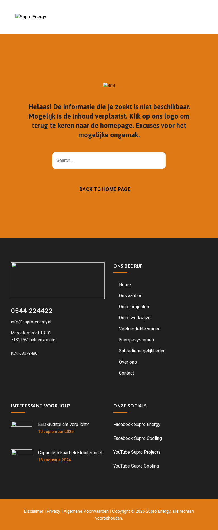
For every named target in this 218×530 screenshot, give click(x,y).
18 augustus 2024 (54, 460)
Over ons (128, 362)
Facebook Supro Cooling (137, 438)
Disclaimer (33, 511)
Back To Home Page (105, 189)
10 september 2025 (56, 431)
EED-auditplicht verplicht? (63, 424)
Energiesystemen (136, 340)
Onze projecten (134, 306)
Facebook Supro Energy (136, 424)
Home (125, 284)
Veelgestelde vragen (139, 328)
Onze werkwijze (135, 317)
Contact (126, 373)
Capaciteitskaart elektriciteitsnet (70, 452)
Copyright (121, 511)
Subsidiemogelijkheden (142, 351)
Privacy (53, 511)
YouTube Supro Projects (137, 452)
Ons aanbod (130, 295)
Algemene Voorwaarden (86, 511)
